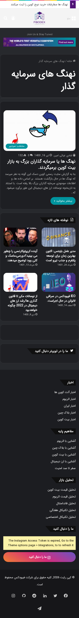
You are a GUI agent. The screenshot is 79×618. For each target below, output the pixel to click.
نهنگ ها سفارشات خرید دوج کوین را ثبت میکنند (39, 4)
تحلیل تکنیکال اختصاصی (61, 517)
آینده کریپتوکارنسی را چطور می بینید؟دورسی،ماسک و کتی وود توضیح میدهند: (20, 256)
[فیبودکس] (39, 18)
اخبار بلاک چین (67, 412)
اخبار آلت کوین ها (65, 392)
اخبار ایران (70, 406)
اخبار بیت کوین (66, 419)
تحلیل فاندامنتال (66, 503)
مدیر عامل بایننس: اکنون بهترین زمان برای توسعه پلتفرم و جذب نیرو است (60, 256)
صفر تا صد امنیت (65, 468)
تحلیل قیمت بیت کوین (62, 490)
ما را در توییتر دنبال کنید (51, 351)
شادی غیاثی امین (63, 155)
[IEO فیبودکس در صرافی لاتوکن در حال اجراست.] (58, 282)
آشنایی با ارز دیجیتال (63, 461)
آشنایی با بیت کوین (64, 454)
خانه (70, 61)
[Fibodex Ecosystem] (39, 42)
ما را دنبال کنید (38, 557)
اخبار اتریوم (69, 399)
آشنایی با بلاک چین (64, 448)
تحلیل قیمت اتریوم (64, 496)
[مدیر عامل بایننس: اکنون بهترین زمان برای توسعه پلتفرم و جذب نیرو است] (58, 237)
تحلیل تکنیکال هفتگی (63, 510)
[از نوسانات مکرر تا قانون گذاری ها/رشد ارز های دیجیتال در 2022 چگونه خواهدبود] (20, 282)
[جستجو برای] (5, 20)
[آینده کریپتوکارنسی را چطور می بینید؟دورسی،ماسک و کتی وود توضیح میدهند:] (20, 237)
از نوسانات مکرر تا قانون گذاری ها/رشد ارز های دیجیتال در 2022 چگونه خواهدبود (22, 303)
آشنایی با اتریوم (66, 441)
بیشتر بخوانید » (63, 201)
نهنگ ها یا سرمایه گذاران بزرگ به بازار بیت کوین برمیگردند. (41, 164)
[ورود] (13, 20)
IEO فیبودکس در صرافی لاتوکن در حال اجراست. (60, 298)
